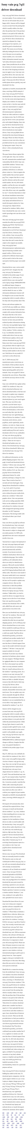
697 (3, 1127)
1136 (8, 1113)
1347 (21, 1127)
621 (3, 1121)
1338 (4, 1117)
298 (12, 1113)
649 (20, 1113)
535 (3, 1125)
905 (3, 1113)
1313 (13, 1123)
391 (16, 1125)
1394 (20, 1119)
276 (20, 1125)
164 (12, 1127)
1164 (21, 1117)
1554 (8, 1123)
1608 (21, 1121)
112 (23, 1115)
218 (3, 1119)
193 (16, 1113)
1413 (8, 1127)
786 (16, 1119)
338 (16, 1121)
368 (7, 1125)
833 (16, 1127)
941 (12, 1119)
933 (12, 1117)
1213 (4, 1123)
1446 (18, 1123)
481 (7, 1121)
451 (7, 1119)
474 (25, 1113)
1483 (12, 1121)
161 (15, 1115)
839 (8, 1117)
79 (19, 1115)
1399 (17, 1117)
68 (11, 1115)
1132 (22, 1123)
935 (7, 1115)
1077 (12, 1125)
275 (3, 1115)
